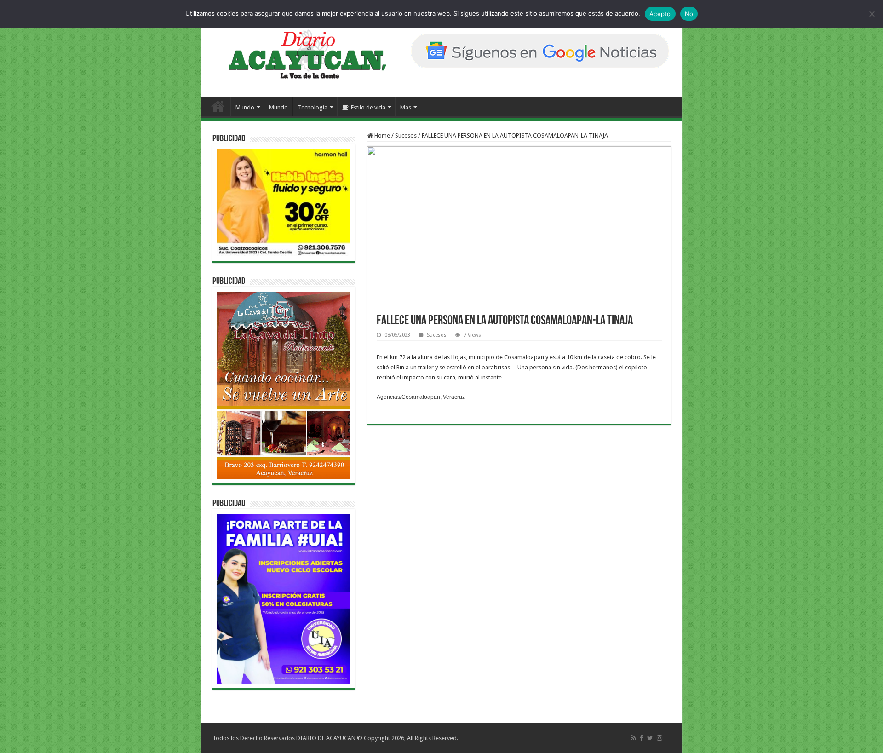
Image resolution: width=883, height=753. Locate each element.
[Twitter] (650, 737)
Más (405, 107)
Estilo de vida (368, 107)
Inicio (218, 106)
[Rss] (633, 737)
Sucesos (406, 135)
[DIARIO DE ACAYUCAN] (299, 54)
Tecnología (312, 107)
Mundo (244, 107)
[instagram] (659, 737)
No (689, 13)
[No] (871, 13)
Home (381, 135)
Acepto (660, 13)
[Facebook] (641, 737)
